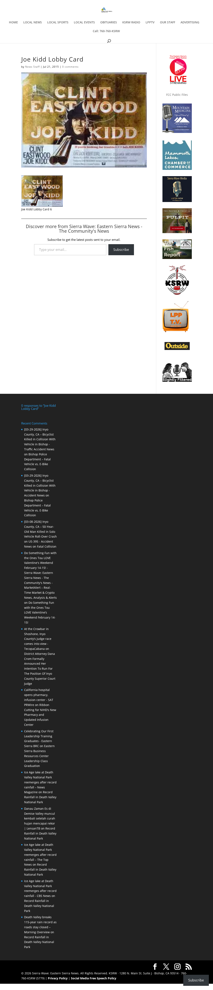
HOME (13, 22)
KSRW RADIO (131, 22)
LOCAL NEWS (32, 22)
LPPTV (150, 22)
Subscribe (121, 249)
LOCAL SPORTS (57, 22)
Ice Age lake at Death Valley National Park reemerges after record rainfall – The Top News (40, 854)
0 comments (70, 66)
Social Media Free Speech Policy (93, 978)
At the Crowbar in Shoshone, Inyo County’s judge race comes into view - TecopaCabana (37, 639)
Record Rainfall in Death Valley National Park (40, 797)
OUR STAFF (167, 22)
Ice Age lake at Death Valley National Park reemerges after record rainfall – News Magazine (40, 782)
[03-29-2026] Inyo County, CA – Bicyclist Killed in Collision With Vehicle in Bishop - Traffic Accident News (40, 439)
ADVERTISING (190, 22)
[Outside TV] (177, 349)
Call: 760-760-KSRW (106, 31)
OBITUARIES (108, 22)
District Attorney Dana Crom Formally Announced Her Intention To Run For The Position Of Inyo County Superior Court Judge (39, 669)
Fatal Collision (46, 546)
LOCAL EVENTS (84, 22)
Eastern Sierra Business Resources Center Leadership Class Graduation (39, 756)
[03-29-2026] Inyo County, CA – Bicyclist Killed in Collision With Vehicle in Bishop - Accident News (40, 485)
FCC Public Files (177, 95)
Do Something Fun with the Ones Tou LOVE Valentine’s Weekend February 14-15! (40, 612)
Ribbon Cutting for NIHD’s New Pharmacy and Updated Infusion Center (40, 715)
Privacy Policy (58, 978)
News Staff (32, 66)
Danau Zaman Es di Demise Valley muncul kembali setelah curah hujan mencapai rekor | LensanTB (39, 818)
